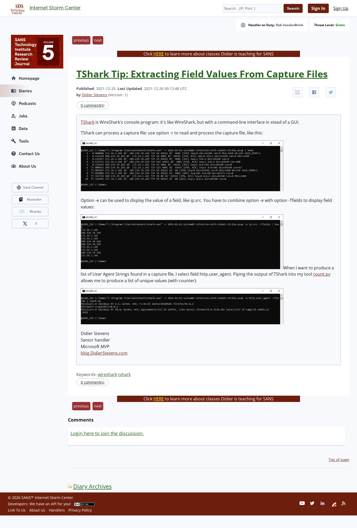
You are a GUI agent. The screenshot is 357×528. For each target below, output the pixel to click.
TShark (87, 122)
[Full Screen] (297, 92)
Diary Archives (92, 486)
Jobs (23, 116)
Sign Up (340, 8)
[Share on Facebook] (314, 92)
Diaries (25, 91)
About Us (27, 166)
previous (81, 40)
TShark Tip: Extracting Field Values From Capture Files (202, 73)
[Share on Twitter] (331, 92)
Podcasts (27, 103)
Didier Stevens (94, 94)
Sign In (318, 8)
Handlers (57, 510)
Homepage (29, 78)
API (53, 503)
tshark (124, 374)
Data (23, 128)
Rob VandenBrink (289, 25)
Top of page (339, 459)
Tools (24, 141)
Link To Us (17, 510)
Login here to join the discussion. (107, 433)
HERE (158, 54)
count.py (321, 274)
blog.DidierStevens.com (104, 353)
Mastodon (34, 199)
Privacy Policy (80, 510)
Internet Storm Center (55, 7)
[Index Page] (16, 8)
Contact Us (29, 153)
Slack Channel (33, 187)
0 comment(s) (92, 105)
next (98, 40)
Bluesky (35, 211)
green (340, 25)
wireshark (107, 374)
